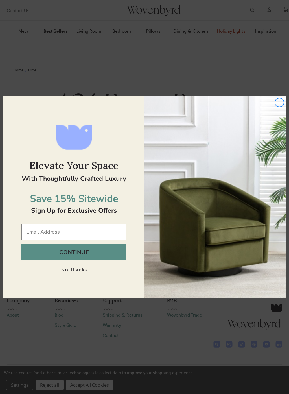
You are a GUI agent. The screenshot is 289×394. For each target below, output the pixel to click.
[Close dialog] (279, 102)
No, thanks (74, 269)
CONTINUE (74, 252)
